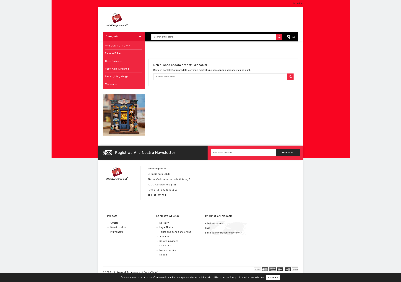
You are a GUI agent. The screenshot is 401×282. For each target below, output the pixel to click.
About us (164, 236)
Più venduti (116, 231)
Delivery (164, 222)
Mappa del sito (167, 250)
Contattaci (165, 245)
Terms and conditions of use (175, 231)
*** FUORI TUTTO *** (117, 45)
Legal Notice (166, 227)
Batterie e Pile (113, 53)
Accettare (273, 277)
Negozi (163, 254)
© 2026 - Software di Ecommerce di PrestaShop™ (130, 272)
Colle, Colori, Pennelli (117, 68)
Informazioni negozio (219, 215)
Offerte (114, 222)
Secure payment (168, 241)
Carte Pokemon (113, 61)
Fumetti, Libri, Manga (116, 76)
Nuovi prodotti (118, 227)
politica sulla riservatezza (249, 277)
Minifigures (111, 84)
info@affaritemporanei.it (228, 232)
